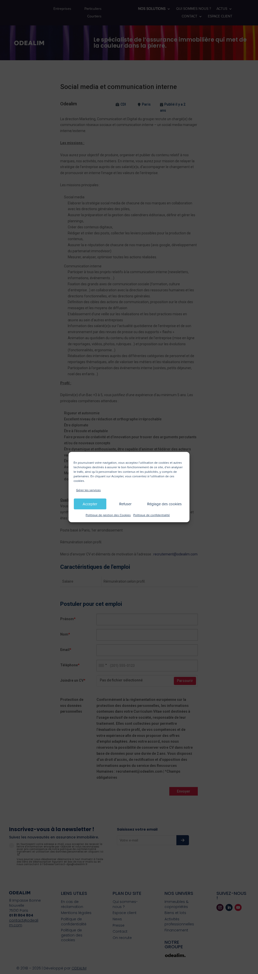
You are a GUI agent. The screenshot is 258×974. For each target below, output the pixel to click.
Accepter (90, 504)
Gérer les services (88, 490)
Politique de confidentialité (151, 515)
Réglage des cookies (164, 504)
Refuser (125, 504)
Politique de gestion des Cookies (108, 515)
